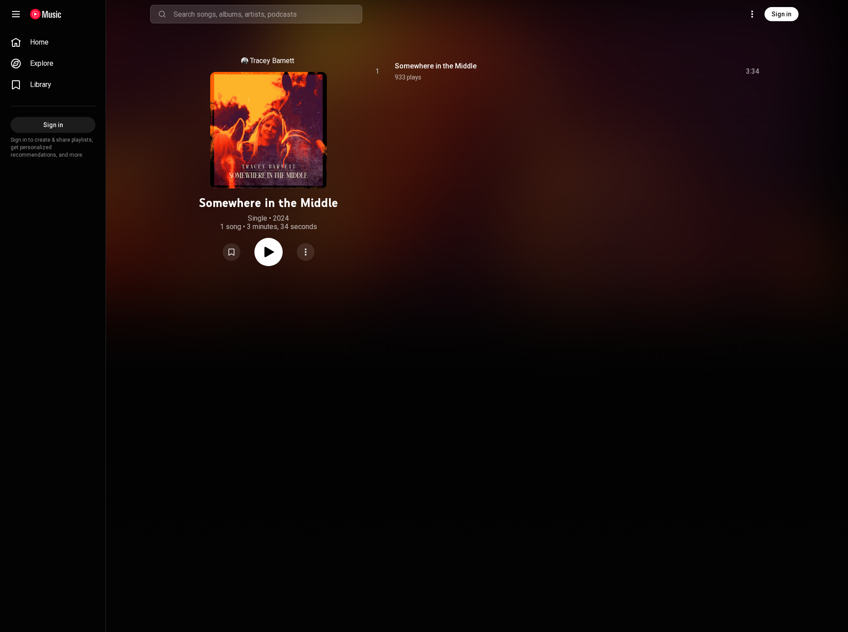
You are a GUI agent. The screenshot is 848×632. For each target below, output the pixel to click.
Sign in (781, 14)
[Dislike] (703, 71)
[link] (53, 42)
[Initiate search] (162, 14)
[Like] (686, 71)
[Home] (45, 14)
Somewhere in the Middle (436, 66)
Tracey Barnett (272, 60)
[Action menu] (305, 252)
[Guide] (16, 14)
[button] (231, 252)
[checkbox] (753, 71)
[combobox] (268, 14)
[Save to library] (231, 252)
